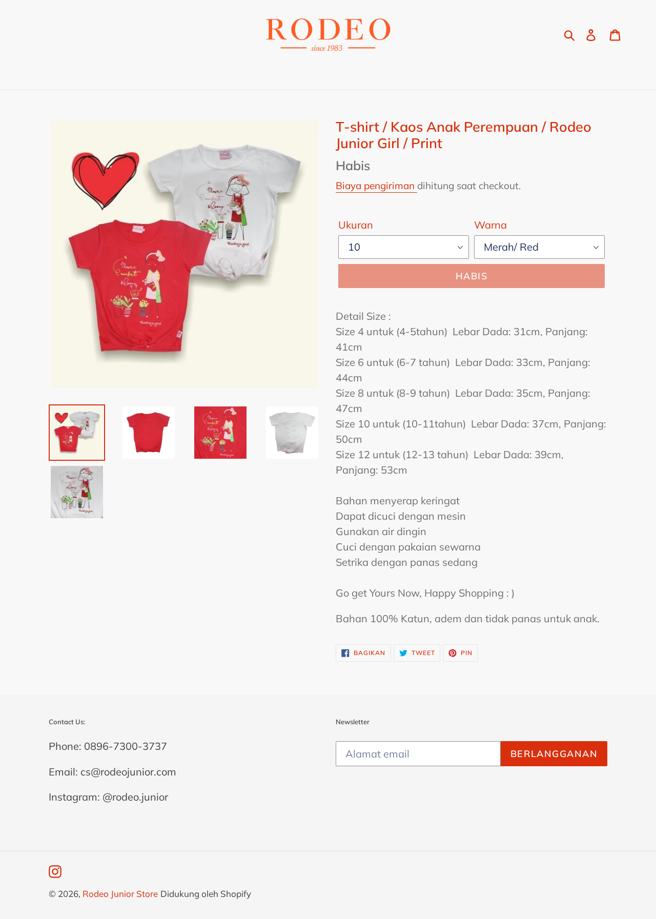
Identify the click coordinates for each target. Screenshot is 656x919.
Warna (490, 224)
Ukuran (355, 224)
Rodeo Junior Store (120, 893)
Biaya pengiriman (376, 185)
